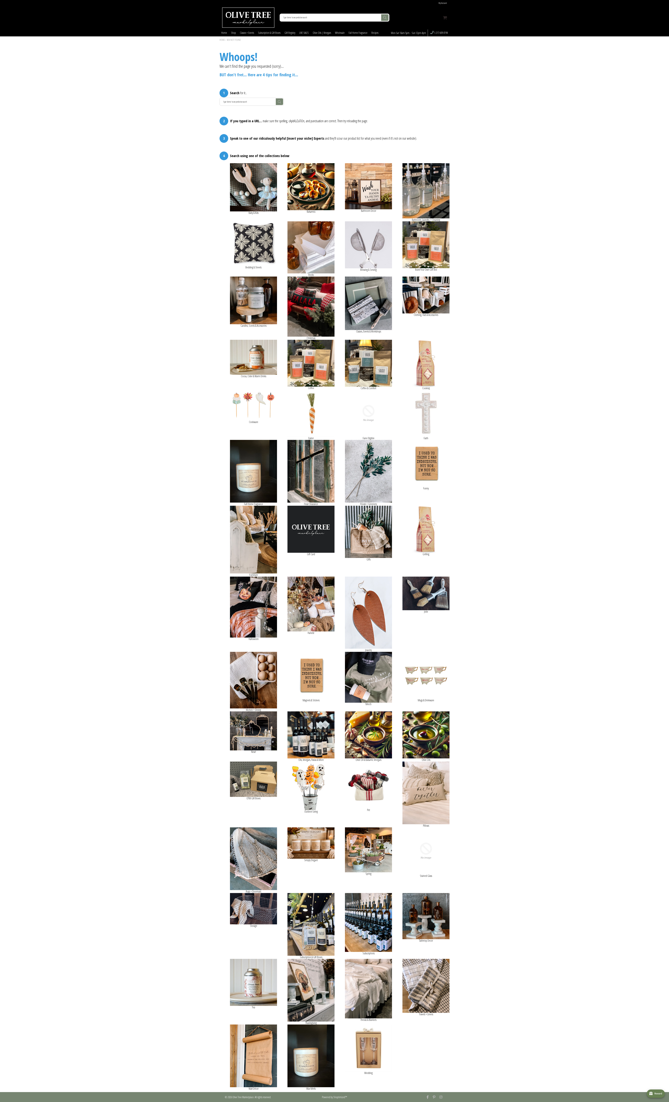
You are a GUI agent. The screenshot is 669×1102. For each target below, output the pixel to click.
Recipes (374, 33)
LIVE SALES (304, 33)
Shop (233, 33)
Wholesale (340, 33)
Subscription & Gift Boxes (269, 33)
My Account (443, 3)
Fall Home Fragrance (358, 33)
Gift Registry (289, 33)
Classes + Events (247, 33)
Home (224, 33)
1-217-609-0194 (441, 33)
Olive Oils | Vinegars (322, 33)
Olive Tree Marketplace (243, 1097)
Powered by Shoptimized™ (334, 1097)
